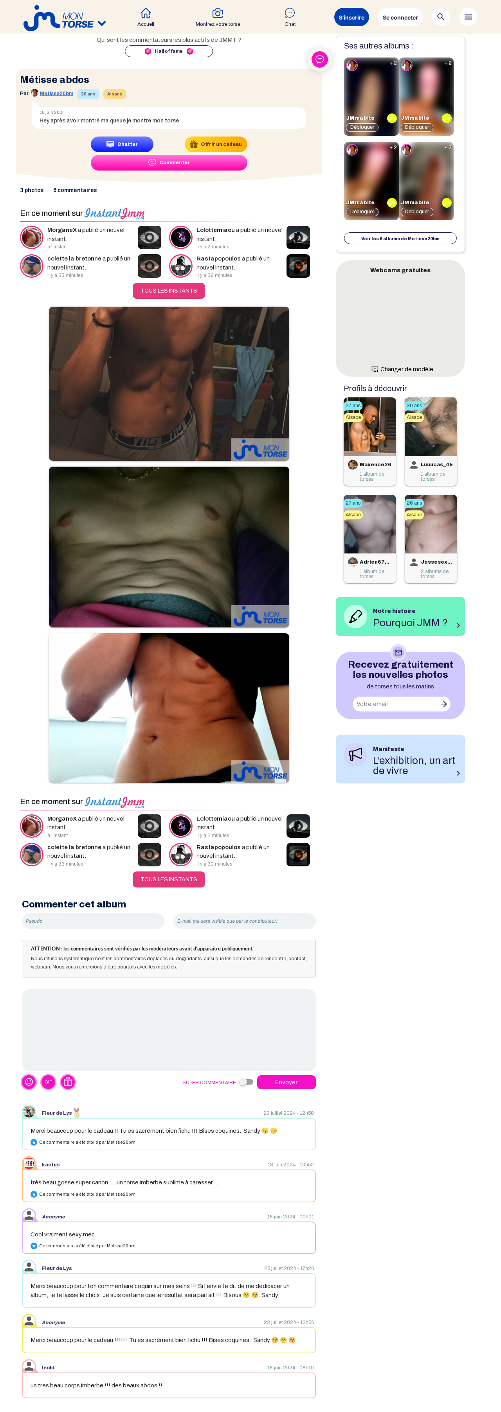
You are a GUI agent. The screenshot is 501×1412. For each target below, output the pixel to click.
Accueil (145, 24)
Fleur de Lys (57, 1113)
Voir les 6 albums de (400, 238)
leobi (48, 1368)
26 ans (88, 94)
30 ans (414, 405)
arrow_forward (444, 704)
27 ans (353, 405)
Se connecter (400, 17)
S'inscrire (352, 17)
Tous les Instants (169, 291)
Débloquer (362, 127)
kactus (51, 1165)
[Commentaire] (169, 1030)
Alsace (114, 94)
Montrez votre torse (218, 24)
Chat (290, 24)
